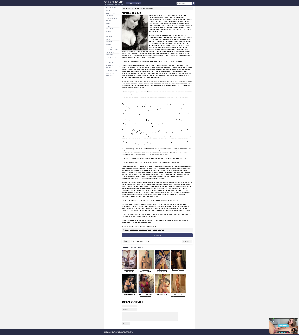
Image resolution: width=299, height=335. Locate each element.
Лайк (127, 241)
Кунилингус (134, 230)
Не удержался (162, 294)
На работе (109, 44)
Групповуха (110, 15)
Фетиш (155, 230)
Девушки (109, 36)
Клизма (108, 31)
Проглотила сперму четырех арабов (145, 295)
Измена (108, 23)
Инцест (108, 26)
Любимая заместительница (146, 270)
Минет (108, 39)
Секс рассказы (111, 57)
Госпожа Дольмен (178, 270)
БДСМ (137, 8)
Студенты (109, 62)
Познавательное (111, 70)
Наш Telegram (157, 235)
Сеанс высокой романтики (129, 270)
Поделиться (187, 241)
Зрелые (108, 21)
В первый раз (110, 13)
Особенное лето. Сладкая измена (162, 270)
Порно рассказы (128, 8)
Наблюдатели (110, 47)
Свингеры (109, 54)
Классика (109, 28)
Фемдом (161, 230)
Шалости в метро (129, 294)
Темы (137, 3)
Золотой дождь (111, 18)
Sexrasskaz (110, 73)
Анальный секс (111, 8)
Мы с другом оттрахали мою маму (178, 295)
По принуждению (145, 230)
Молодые (109, 41)
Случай (108, 60)
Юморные (109, 75)
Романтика (110, 52)
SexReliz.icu (110, 331)
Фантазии (109, 65)
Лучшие (129, 3)
